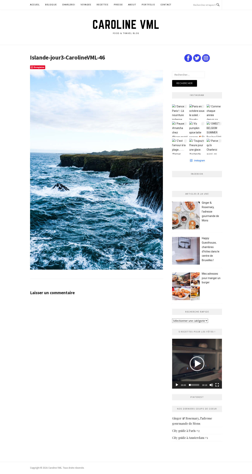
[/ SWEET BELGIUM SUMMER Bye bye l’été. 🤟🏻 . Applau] (214, 129)
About (132, 5)
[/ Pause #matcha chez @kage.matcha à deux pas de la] (179, 129)
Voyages (86, 5)
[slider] (194, 385)
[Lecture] (177, 385)
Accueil (35, 5)
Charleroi (68, 5)
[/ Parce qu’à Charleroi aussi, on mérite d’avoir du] (214, 146)
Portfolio (148, 5)
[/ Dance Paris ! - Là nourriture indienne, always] (179, 112)
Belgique (51, 5)
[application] (197, 364)
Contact (165, 5)
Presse (118, 5)
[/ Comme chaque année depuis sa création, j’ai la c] (214, 112)
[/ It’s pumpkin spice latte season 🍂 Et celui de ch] (197, 129)
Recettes (102, 5)
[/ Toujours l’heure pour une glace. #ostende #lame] (197, 146)
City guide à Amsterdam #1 (190, 438)
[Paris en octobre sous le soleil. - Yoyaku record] (197, 112)
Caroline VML (126, 24)
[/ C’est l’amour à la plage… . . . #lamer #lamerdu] (179, 146)
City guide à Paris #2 (186, 431)
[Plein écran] (217, 385)
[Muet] (211, 385)
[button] (197, 363)
